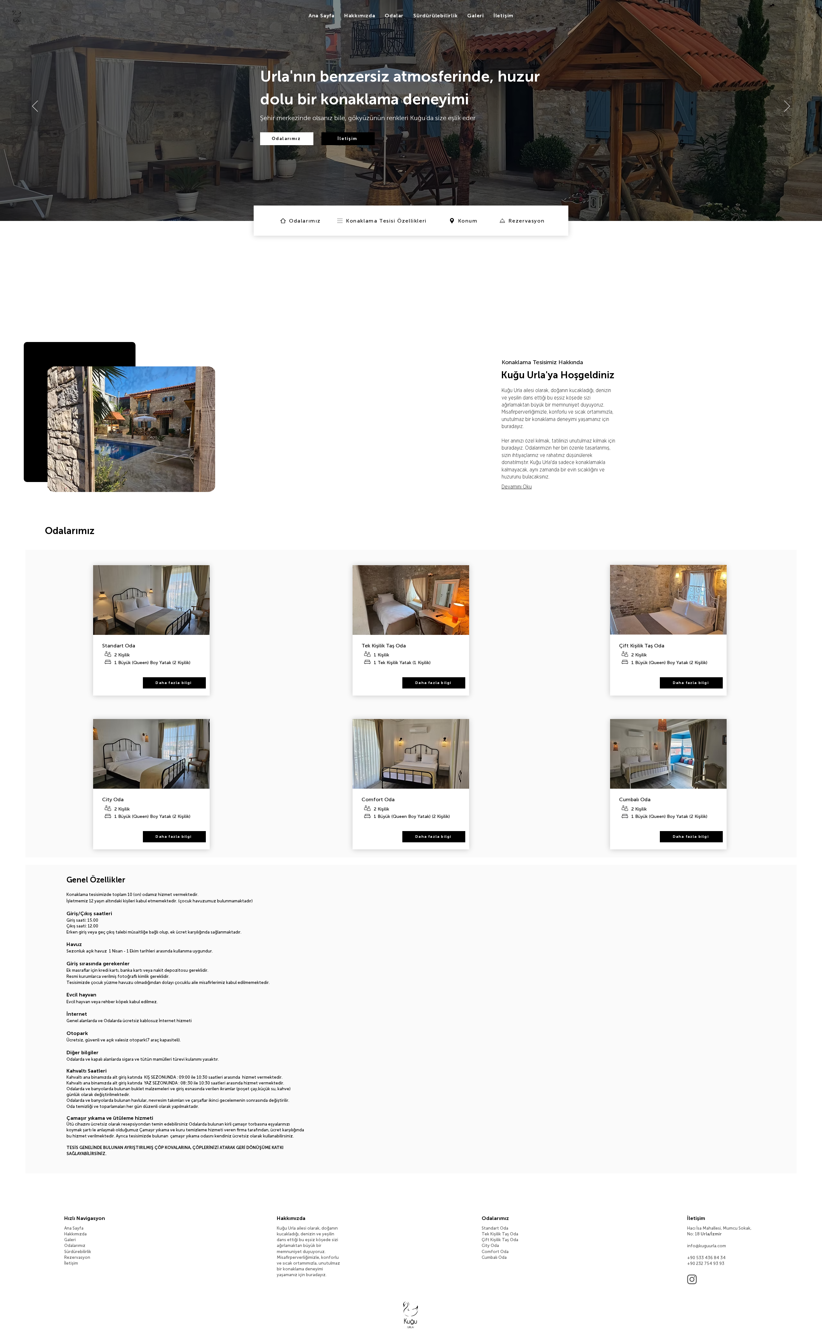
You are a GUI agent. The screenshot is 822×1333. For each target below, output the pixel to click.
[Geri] (35, 107)
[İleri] (787, 107)
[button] (475, 16)
